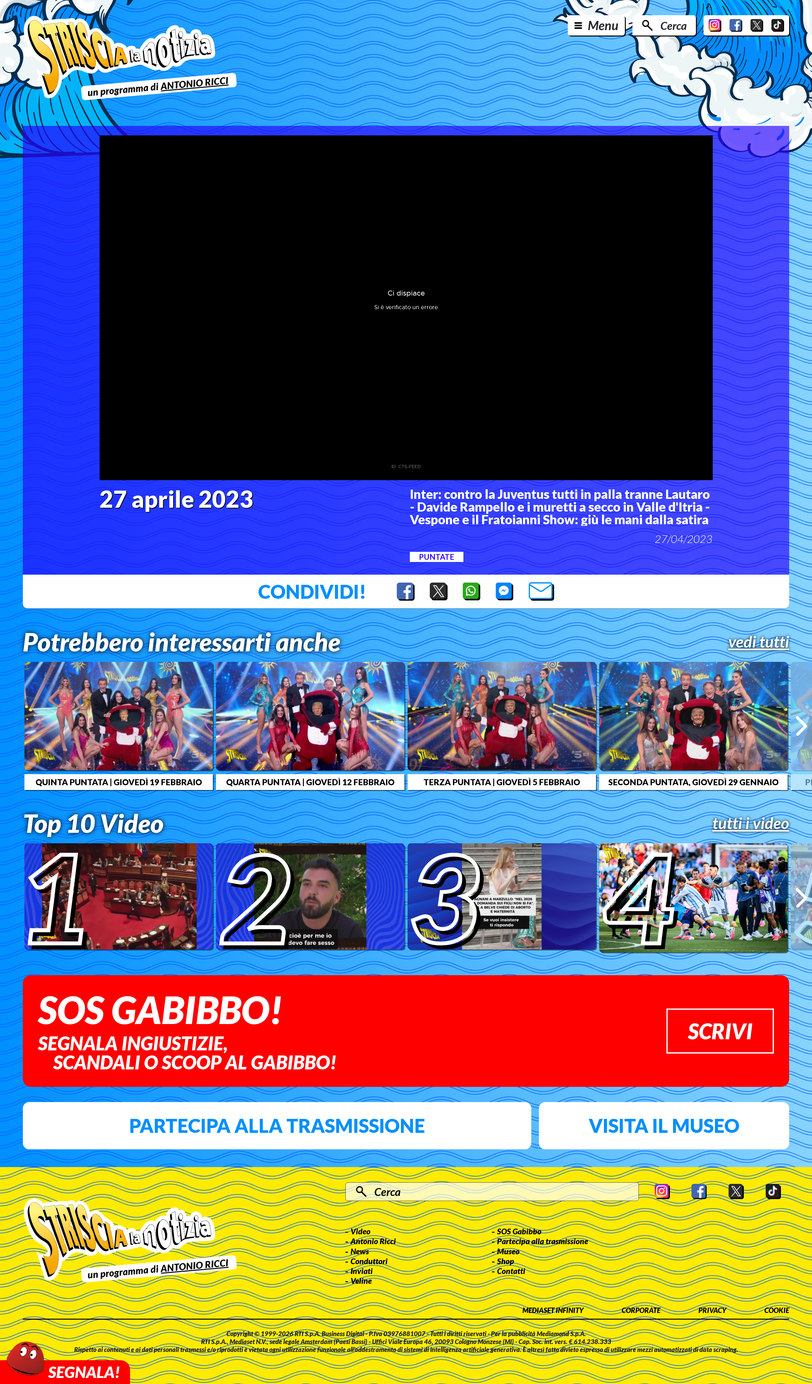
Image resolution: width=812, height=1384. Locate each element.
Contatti (511, 1271)
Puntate (436, 556)
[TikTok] (777, 25)
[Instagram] (715, 25)
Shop (505, 1261)
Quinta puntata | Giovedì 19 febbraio (119, 782)
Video (360, 1231)
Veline (361, 1280)
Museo (508, 1251)
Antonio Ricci (373, 1241)
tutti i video (750, 823)
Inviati (361, 1271)
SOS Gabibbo (519, 1231)
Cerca (673, 25)
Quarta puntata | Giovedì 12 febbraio (310, 782)
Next (801, 726)
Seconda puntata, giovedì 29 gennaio (693, 782)
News (359, 1251)
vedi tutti (758, 642)
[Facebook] (736, 25)
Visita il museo (664, 1125)
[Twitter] (756, 25)
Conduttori (369, 1261)
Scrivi (720, 1031)
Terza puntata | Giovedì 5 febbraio (501, 782)
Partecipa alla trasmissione (277, 1125)
